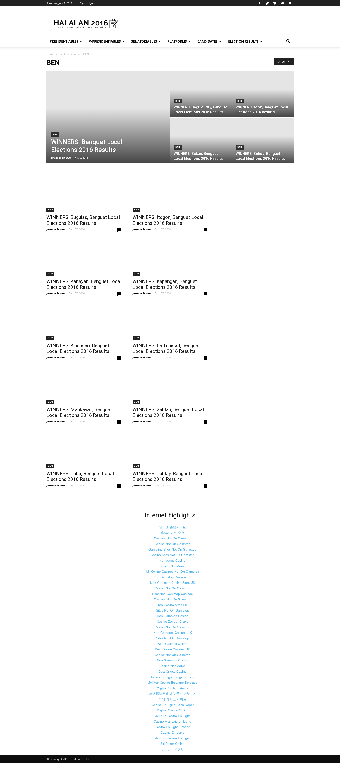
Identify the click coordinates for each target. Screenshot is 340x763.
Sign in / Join (87, 3)
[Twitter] (267, 3)
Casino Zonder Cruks (172, 621)
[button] (288, 41)
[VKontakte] (282, 3)
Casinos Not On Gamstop (172, 538)
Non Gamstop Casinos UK (172, 577)
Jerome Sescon (55, 229)
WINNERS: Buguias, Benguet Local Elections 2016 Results (83, 220)
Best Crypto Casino (172, 671)
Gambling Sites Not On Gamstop (172, 549)
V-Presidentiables (105, 41)
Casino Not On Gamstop (172, 544)
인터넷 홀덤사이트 (172, 527)
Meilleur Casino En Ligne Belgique (172, 682)
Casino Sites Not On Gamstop (173, 555)
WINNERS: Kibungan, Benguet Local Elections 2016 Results (77, 348)
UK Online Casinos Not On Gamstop (172, 571)
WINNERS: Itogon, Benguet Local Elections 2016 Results (168, 220)
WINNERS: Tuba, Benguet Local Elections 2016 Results (80, 476)
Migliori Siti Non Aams (172, 688)
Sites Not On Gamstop (172, 610)
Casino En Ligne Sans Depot (172, 705)
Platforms (177, 41)
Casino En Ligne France (172, 727)
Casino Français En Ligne (172, 721)
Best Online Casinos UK (172, 649)
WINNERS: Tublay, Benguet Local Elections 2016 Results (168, 476)
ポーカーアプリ (172, 749)
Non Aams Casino (172, 560)
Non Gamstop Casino (172, 616)
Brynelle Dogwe (61, 157)
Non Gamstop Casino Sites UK (172, 583)
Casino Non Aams (172, 566)
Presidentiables (64, 41)
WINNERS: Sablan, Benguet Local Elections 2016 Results (168, 412)
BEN (55, 134)
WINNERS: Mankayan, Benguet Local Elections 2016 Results (79, 412)
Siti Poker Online (172, 743)
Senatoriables (144, 41)
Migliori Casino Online (173, 710)
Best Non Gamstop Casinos (172, 594)
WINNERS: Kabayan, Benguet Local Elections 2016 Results (83, 284)
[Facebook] (259, 3)
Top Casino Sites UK (172, 605)
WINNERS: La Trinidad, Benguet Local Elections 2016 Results (166, 348)
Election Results (243, 41)
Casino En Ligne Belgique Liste (172, 677)
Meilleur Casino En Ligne (172, 716)
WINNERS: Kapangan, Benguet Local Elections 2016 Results (165, 284)
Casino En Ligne (173, 732)
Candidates (207, 41)
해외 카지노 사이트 (172, 699)
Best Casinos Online (172, 644)
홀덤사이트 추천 (172, 533)
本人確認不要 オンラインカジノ (172, 693)
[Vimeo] (274, 3)
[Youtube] (290, 3)
